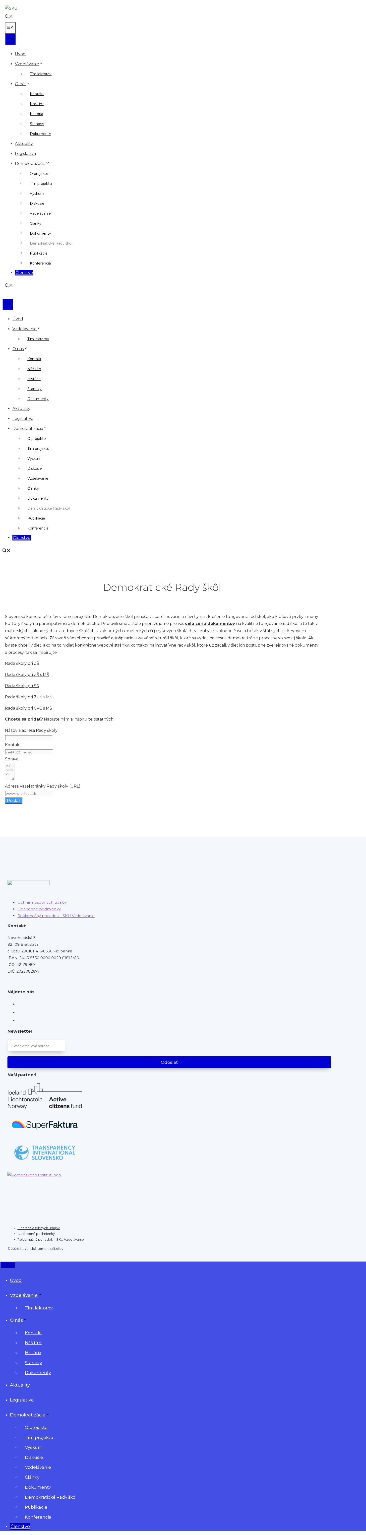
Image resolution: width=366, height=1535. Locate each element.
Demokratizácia (30, 163)
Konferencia (40, 263)
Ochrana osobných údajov (42, 902)
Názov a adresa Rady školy (31, 730)
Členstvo (24, 272)
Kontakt (37, 94)
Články (35, 223)
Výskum (37, 193)
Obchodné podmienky (39, 909)
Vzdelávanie (27, 64)
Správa (11, 759)
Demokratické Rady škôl (51, 243)
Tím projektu (41, 183)
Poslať (13, 800)
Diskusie (37, 203)
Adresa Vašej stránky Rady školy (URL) (42, 786)
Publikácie (39, 253)
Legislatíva (25, 153)
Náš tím (37, 104)
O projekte (39, 173)
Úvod (20, 54)
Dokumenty (40, 134)
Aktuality (24, 143)
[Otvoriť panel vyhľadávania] (9, 17)
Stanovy (37, 124)
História (36, 114)
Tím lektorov (41, 74)
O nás (20, 83)
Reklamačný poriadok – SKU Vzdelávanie (56, 915)
